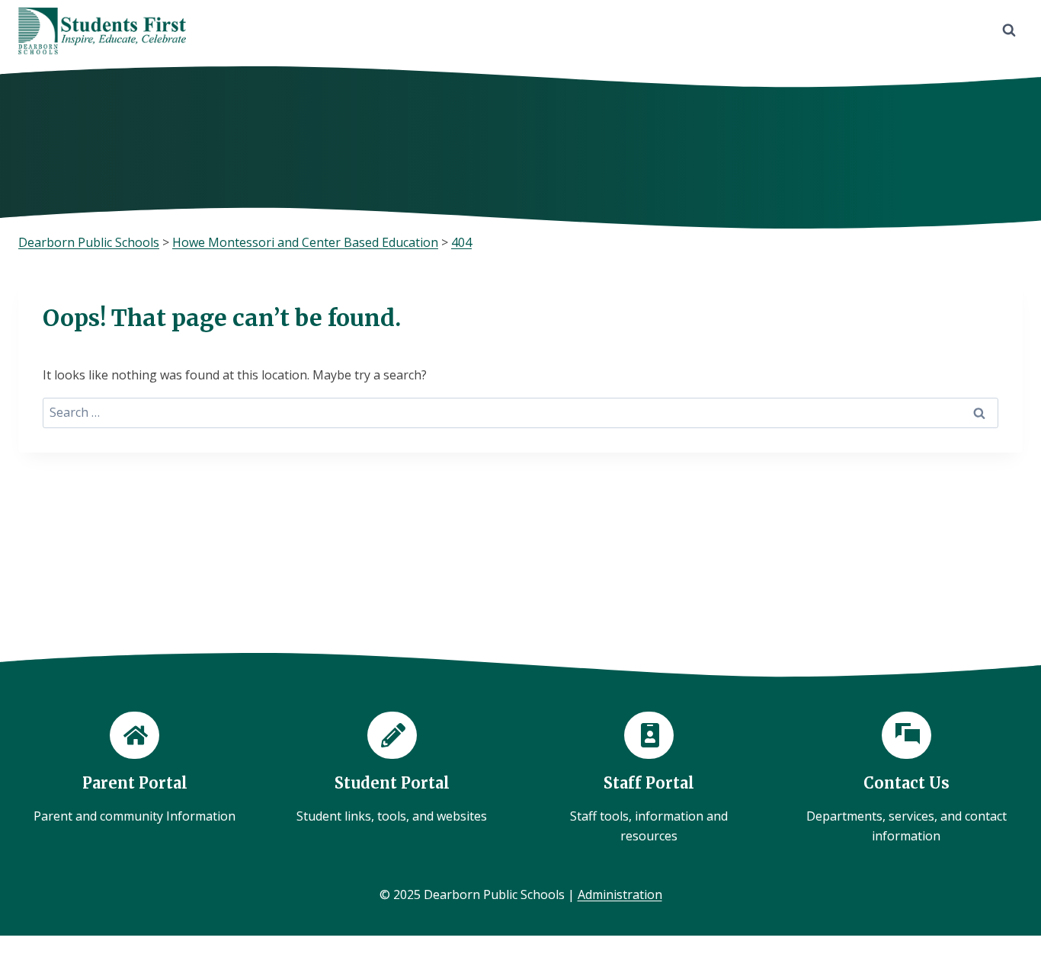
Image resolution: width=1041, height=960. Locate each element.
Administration (620, 894)
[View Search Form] (1009, 30)
